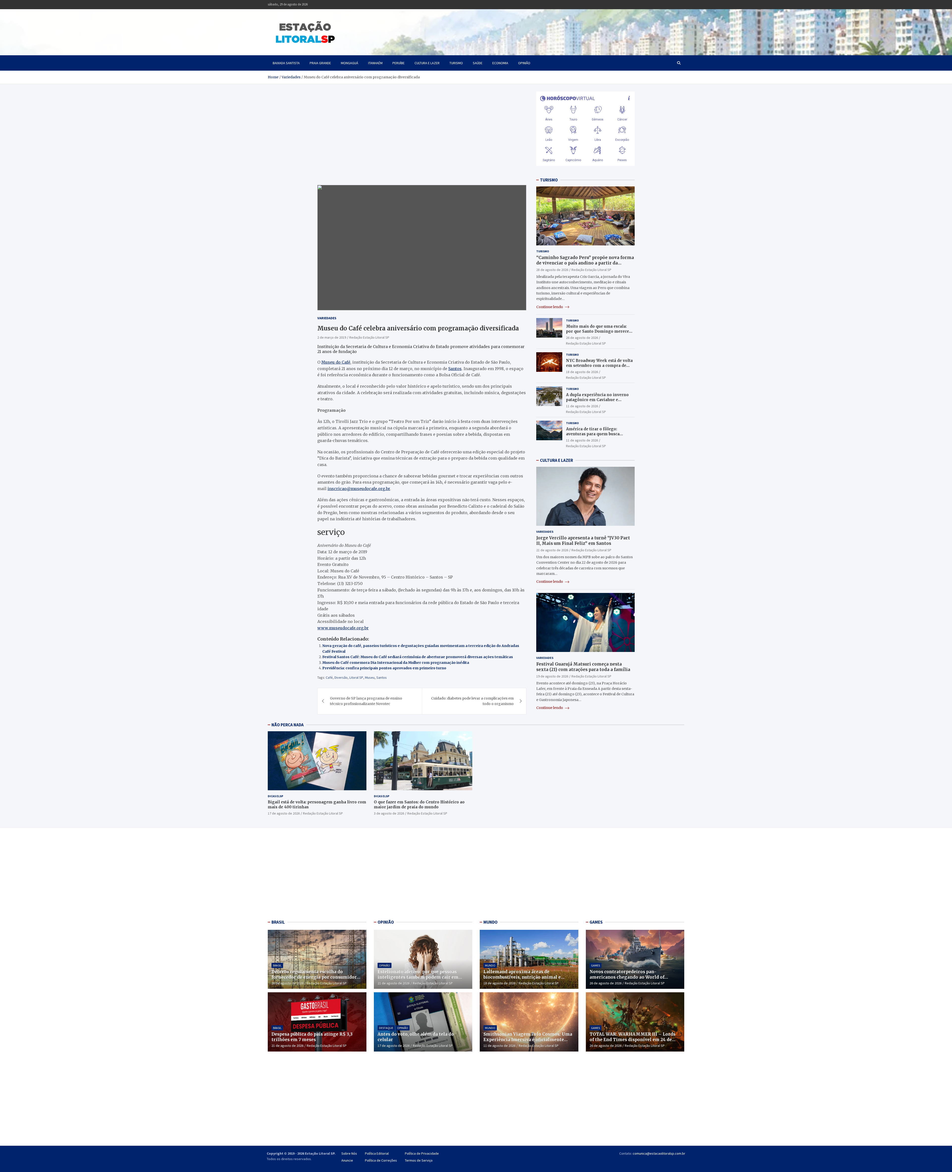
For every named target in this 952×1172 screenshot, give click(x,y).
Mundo (490, 965)
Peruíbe (398, 63)
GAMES (596, 922)
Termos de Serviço (419, 1160)
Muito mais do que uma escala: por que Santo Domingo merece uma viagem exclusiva (597, 331)
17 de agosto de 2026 (284, 813)
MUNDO (490, 922)
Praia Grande (320, 63)
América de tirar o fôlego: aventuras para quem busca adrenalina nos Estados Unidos (596, 434)
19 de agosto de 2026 (552, 676)
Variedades (326, 318)
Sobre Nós (349, 1153)
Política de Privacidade (422, 1153)
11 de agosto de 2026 (582, 406)
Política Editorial (377, 1153)
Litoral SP (356, 677)
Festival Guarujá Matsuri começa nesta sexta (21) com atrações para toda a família (583, 666)
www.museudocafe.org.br (343, 627)
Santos (455, 368)
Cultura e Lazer (427, 63)
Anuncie (347, 1160)
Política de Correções (381, 1160)
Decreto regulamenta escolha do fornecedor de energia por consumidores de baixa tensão (316, 977)
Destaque (386, 1028)
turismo (456, 63)
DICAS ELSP (275, 796)
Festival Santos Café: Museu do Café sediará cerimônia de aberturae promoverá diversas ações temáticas (417, 657)
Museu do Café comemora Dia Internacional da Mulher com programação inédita (395, 662)
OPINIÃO (386, 922)
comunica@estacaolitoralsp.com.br (659, 1153)
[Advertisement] (317, 874)
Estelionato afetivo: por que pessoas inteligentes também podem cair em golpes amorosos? (418, 977)
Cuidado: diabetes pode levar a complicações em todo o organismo (472, 701)
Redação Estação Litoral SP (369, 337)
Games (595, 965)
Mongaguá (349, 63)
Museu (370, 677)
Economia (500, 63)
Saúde (477, 63)
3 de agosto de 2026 (389, 813)
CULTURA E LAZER (556, 460)
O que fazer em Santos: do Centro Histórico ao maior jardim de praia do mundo (419, 804)
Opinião (524, 63)
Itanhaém (375, 63)
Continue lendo (550, 307)
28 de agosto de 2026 (552, 269)
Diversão (341, 677)
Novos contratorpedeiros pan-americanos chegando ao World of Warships (627, 977)
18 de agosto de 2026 (582, 372)
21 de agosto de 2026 (552, 550)
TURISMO (549, 180)
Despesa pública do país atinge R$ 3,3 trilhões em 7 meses (312, 1036)
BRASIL (278, 922)
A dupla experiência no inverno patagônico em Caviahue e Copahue (597, 399)
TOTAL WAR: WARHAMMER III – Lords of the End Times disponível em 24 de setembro (632, 1039)
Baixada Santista (286, 63)
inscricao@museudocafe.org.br (358, 488)
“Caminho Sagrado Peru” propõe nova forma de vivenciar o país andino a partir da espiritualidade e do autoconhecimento (585, 263)
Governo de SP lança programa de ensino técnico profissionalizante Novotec (366, 701)
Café (329, 677)
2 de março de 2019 (331, 337)
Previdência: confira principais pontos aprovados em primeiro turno (384, 668)
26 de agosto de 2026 (582, 337)
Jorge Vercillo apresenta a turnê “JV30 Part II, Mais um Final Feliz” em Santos (583, 540)
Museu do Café (335, 362)
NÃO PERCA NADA (287, 725)
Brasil (277, 965)
